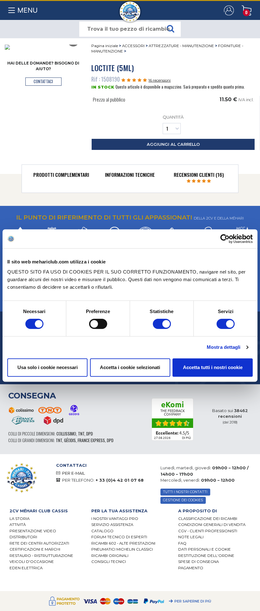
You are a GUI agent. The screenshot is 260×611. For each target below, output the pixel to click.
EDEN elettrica (26, 568)
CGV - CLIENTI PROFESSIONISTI (207, 531)
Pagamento (190, 568)
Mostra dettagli (224, 347)
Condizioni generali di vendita (211, 524)
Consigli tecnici (108, 561)
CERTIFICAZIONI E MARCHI (35, 549)
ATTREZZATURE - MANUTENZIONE (181, 46)
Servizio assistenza (112, 524)
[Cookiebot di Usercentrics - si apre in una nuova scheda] (225, 239)
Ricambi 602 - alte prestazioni (123, 543)
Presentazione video (33, 531)
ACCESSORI (133, 46)
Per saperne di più (192, 601)
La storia (19, 518)
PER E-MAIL (73, 473)
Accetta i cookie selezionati (130, 367)
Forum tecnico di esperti (119, 537)
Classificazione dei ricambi (207, 518)
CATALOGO (102, 531)
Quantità (173, 117)
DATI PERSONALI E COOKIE (204, 549)
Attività (18, 524)
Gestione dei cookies (183, 500)
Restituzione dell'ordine (206, 555)
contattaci (43, 81)
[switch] (98, 324)
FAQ (182, 543)
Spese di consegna (198, 561)
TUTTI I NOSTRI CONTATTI (185, 492)
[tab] (61, 176)
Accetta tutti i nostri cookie (213, 367)
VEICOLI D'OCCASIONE (32, 561)
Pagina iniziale (104, 46)
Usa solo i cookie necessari (47, 367)
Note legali (191, 537)
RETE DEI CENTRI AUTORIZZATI (39, 543)
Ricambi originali (109, 555)
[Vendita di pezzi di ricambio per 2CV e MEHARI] (130, 8)
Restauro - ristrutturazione (41, 555)
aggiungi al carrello (173, 144)
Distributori (23, 537)
